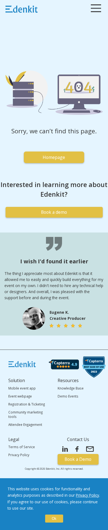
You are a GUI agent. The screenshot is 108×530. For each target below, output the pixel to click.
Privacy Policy (87, 495)
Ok (54, 519)
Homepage (54, 157)
